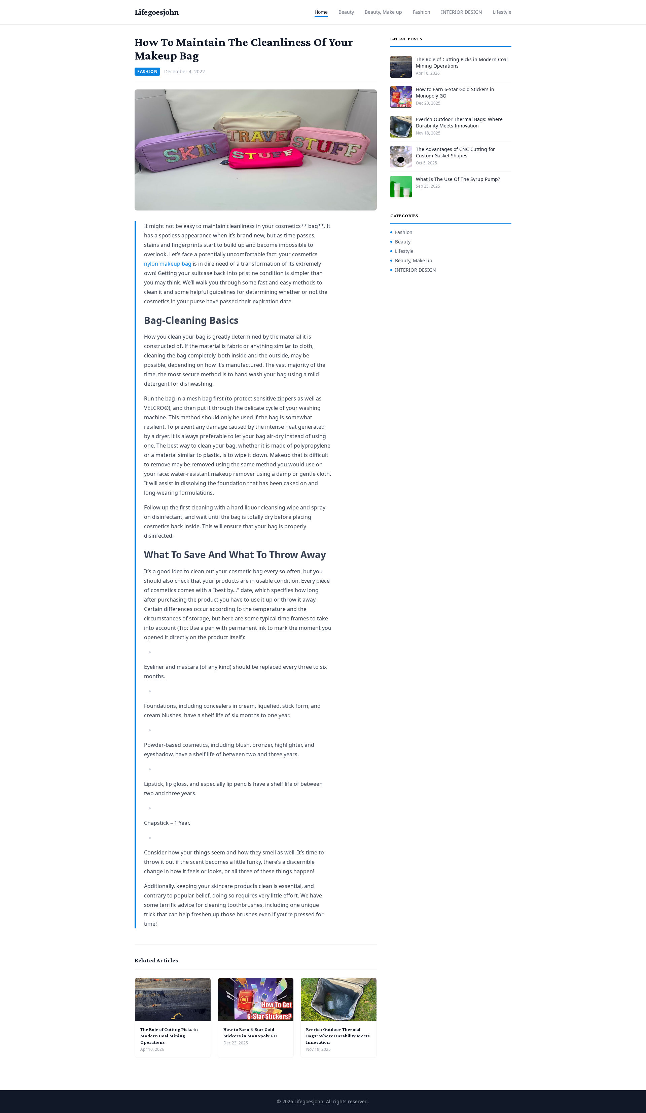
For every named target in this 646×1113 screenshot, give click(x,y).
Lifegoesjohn (157, 11)
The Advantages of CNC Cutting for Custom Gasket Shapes (455, 152)
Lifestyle (502, 12)
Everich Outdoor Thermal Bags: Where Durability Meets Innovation (338, 1036)
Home (321, 12)
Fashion (421, 12)
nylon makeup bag (167, 263)
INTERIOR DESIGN (461, 12)
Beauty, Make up (383, 12)
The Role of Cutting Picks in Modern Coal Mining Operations (169, 1036)
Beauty (346, 12)
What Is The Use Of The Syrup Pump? (458, 179)
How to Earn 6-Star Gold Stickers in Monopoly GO (455, 92)
